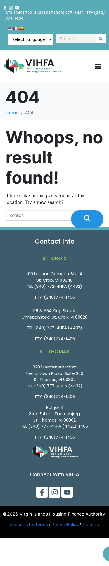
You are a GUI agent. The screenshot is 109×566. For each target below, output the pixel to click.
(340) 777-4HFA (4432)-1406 (58, 426)
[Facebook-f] (5, 8)
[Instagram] (11, 8)
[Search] (101, 38)
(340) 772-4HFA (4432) (58, 286)
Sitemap (90, 524)
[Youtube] (17, 8)
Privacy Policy (65, 524)
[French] (15, 28)
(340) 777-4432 (69, 12)
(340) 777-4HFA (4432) (58, 386)
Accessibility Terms (29, 524)
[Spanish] (21, 28)
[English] (10, 28)
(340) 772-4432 (28, 12)
